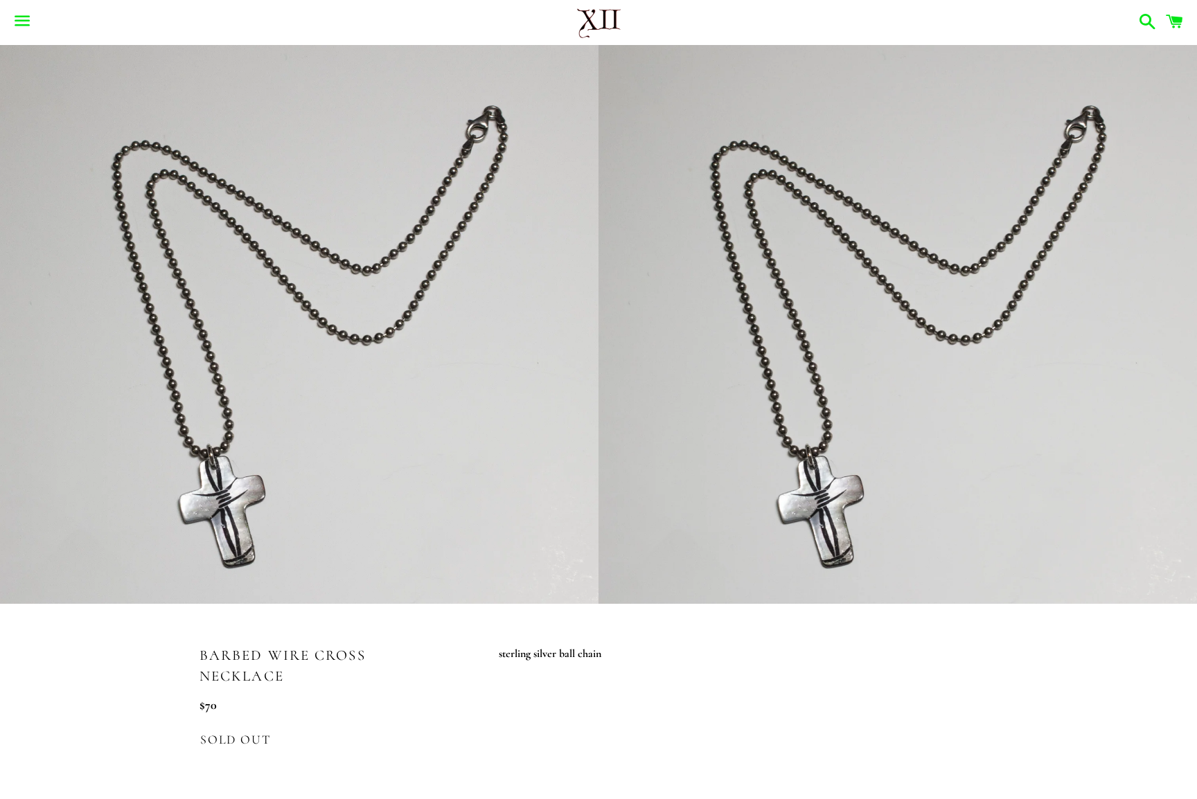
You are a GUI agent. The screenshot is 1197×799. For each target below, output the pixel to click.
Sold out (235, 739)
